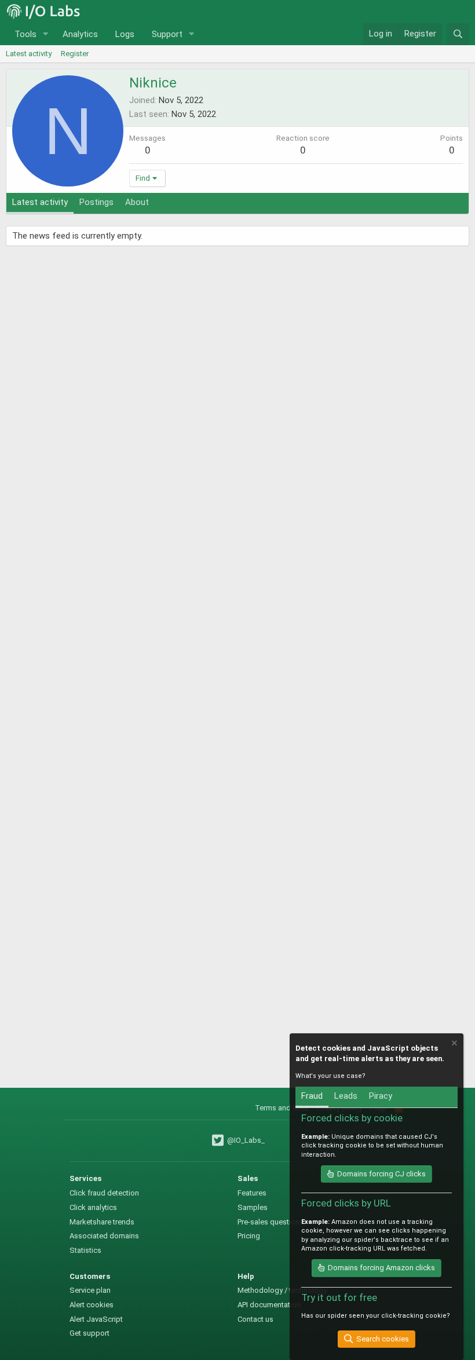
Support (167, 34)
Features (251, 1193)
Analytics (80, 34)
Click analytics (93, 1207)
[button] (46, 34)
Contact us (255, 1319)
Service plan (90, 1290)
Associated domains (104, 1235)
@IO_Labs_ (244, 1140)
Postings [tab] (96, 202)
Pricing (248, 1235)
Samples (252, 1207)
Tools (25, 34)
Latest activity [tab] (40, 202)
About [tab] (137, 202)
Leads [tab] (345, 1096)
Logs (124, 34)
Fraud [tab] (312, 1096)
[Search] (458, 34)
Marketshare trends (102, 1222)
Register (75, 53)
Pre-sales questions (270, 1222)
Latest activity (29, 53)
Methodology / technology (282, 1290)
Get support (89, 1333)
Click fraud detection (104, 1193)
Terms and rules (282, 1107)
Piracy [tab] (380, 1096)
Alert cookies (92, 1304)
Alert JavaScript (96, 1319)
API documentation (269, 1304)
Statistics (85, 1250)
